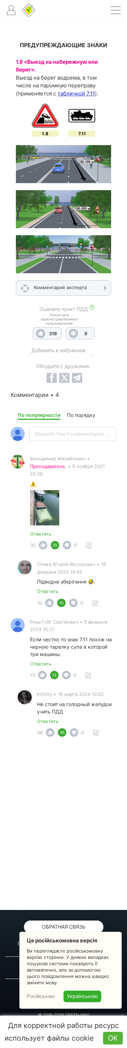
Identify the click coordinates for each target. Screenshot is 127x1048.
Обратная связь (63, 927)
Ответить (40, 534)
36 (40, 732)
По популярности (39, 415)
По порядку (81, 415)
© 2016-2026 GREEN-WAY (63, 1015)
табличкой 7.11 (76, 93)
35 (33, 545)
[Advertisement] (63, 825)
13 (32, 675)
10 (39, 603)
